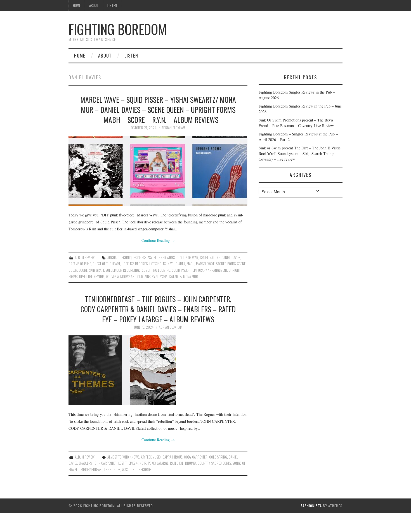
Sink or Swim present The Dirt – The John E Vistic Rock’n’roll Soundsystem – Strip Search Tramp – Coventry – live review (300, 153)
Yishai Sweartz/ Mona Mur (179, 276)
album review (85, 257)
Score (83, 270)
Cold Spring (218, 457)
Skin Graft (96, 270)
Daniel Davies (230, 257)
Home (77, 5)
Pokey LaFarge (158, 463)
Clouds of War (187, 257)
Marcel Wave (205, 263)
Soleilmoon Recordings (123, 270)
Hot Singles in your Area (167, 263)
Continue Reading (158, 240)
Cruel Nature (210, 257)
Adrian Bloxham (173, 127)
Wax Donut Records (136, 469)
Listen (112, 5)
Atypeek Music (151, 457)
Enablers (85, 463)
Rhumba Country (197, 463)
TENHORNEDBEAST (90, 469)
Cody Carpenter (195, 457)
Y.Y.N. (155, 276)
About (94, 5)
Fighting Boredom (117, 29)
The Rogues (112, 469)
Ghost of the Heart (106, 263)
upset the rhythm (91, 276)
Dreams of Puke (79, 263)
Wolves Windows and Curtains (128, 276)
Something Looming (156, 270)
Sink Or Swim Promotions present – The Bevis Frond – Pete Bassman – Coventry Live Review (296, 122)
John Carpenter (105, 463)
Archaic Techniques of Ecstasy (129, 257)
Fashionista (311, 505)
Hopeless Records (135, 263)
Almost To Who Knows (123, 457)
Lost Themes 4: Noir (132, 463)
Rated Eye (176, 463)
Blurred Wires (164, 257)
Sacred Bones (226, 263)
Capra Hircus (172, 457)
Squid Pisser (181, 270)
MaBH (190, 263)
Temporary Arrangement (209, 270)
